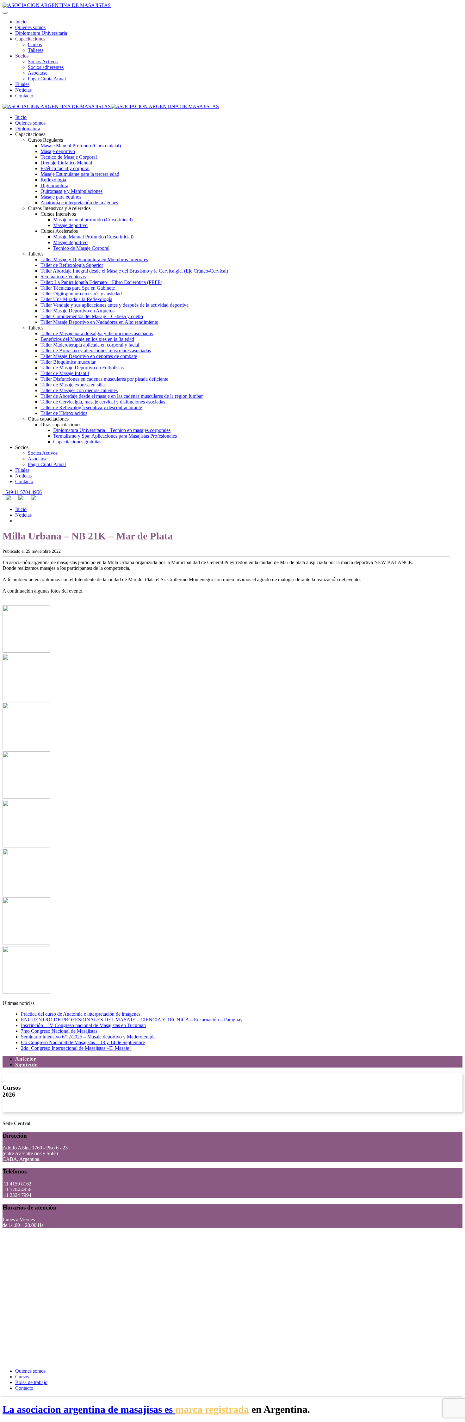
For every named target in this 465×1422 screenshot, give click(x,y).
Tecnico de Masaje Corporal (68, 157)
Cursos (35, 44)
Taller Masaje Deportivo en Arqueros (77, 310)
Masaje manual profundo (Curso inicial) (93, 219)
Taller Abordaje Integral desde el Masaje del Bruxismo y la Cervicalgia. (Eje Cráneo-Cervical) (134, 271)
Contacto (24, 95)
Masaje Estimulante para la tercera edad (79, 174)
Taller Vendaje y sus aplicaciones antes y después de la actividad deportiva (114, 305)
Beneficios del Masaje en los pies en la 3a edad (87, 339)
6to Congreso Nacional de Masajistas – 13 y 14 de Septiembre (83, 1042)
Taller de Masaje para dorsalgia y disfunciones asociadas (96, 333)
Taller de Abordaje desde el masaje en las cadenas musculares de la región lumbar (121, 396)
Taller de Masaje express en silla (72, 384)
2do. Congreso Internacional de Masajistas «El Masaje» (76, 1048)
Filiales (22, 84)
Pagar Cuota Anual (47, 78)
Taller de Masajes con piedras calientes (79, 390)
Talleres (35, 50)
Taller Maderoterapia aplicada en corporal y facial (89, 345)
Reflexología (53, 179)
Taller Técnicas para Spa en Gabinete (77, 288)
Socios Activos (43, 61)
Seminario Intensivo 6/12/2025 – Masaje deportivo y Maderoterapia (88, 1036)
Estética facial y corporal (65, 168)
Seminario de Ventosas (63, 276)
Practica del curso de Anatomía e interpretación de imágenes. (81, 1014)
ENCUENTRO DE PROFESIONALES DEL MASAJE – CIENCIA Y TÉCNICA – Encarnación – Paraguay (132, 1019)
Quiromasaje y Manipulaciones (71, 191)
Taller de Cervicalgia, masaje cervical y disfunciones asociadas (102, 401)
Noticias (23, 90)
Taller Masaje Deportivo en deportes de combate (88, 356)
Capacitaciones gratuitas (77, 441)
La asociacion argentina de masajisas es (89, 1409)
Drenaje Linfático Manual (66, 162)
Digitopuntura (54, 185)
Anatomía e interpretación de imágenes (79, 202)
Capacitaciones (30, 38)
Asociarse (37, 73)
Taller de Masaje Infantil (64, 373)
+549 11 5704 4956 (22, 492)
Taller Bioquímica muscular (68, 362)
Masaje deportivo (57, 151)
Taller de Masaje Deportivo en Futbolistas (82, 367)
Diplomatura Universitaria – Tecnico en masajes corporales (111, 430)
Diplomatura (27, 128)
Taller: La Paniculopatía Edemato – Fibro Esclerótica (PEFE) (101, 282)
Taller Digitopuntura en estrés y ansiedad (81, 293)
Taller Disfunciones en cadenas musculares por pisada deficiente (104, 379)
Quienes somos (30, 27)
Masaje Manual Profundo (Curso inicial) (80, 145)
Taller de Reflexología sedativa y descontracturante (91, 407)
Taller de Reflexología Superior (71, 265)
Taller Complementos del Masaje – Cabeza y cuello (91, 316)
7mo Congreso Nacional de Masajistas (59, 1031)
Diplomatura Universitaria (41, 33)
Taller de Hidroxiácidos (63, 413)
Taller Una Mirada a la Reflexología (76, 299)
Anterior (25, 1059)
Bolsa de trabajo (31, 1382)
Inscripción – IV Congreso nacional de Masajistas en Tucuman (83, 1025)
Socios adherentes (46, 67)
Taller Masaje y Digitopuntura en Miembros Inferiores (94, 259)
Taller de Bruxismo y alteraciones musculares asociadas (95, 350)
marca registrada (212, 1409)
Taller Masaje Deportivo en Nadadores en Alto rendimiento (99, 322)
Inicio (21, 21)
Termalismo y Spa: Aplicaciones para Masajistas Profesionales (115, 436)
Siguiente (26, 1064)
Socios (21, 55)
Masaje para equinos (60, 197)
